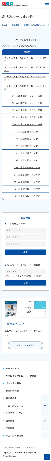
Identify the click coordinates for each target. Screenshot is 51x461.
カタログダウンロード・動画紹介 (22, 375)
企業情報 (10, 420)
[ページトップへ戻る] (47, 457)
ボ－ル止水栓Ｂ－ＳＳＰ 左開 (27, 95)
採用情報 (10, 428)
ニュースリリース (14, 405)
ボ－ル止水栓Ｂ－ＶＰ (27, 131)
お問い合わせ (12, 390)
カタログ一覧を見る (25, 345)
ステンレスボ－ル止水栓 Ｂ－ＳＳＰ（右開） (25, 59)
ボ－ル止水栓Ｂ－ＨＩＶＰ (27, 167)
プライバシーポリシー (12, 447)
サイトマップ (30, 447)
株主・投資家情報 (14, 435)
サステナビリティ (14, 413)
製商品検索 (11, 398)
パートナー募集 (13, 383)
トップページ (12, 368)
